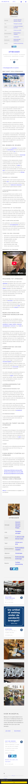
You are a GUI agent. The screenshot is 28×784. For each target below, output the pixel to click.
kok (14, 151)
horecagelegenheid (14, 224)
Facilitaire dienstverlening (18, 43)
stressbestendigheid (7, 361)
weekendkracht (10, 149)
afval (4, 170)
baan (8, 181)
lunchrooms (13, 325)
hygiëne (4, 288)
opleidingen (5, 283)
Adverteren (8, 629)
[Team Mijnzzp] (14, 62)
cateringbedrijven (6, 325)
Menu (26, 1)
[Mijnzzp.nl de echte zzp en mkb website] (14, 11)
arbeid (18, 305)
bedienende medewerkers (16, 184)
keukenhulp (14, 148)
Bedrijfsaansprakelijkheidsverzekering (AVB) (13, 471)
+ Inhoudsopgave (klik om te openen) (11, 67)
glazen (18, 165)
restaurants (19, 324)
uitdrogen (22, 172)
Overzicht (15, 19)
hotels (20, 325)
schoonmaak (22, 154)
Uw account (21, 1)
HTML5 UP (13, 775)
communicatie (15, 366)
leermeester (10, 300)
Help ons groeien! (10, 741)
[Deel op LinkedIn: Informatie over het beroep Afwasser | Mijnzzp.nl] (15, 47)
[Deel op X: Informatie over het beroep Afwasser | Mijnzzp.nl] (14, 47)
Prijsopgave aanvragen (18, 23)
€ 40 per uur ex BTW (17, 30)
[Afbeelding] (14, 649)
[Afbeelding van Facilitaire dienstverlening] (14, 588)
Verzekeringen (16, 36)
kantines (14, 324)
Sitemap (5, 778)
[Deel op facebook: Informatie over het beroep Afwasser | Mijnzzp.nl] (12, 47)
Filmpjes (19, 21)
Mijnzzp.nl (5, 1)
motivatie (16, 307)
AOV (14, 1)
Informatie (19, 19)
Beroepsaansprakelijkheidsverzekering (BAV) (13, 473)
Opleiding (15, 21)
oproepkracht (19, 410)
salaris (19, 436)
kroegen (10, 324)
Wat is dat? (10, 780)
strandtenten (5, 324)
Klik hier (4, 490)
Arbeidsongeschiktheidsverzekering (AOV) (13, 470)
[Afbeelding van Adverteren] (14, 616)
